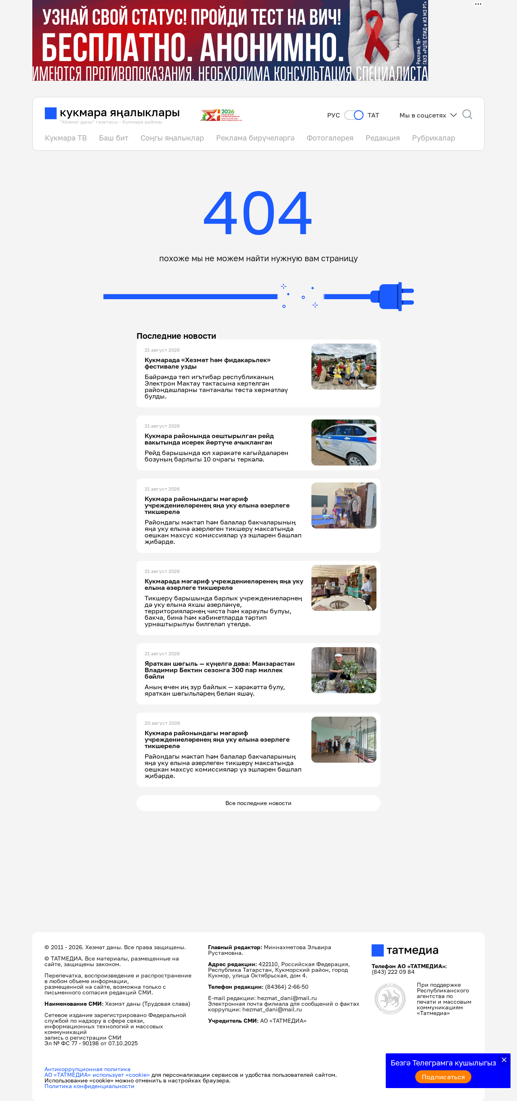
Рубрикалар (433, 137)
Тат (373, 115)
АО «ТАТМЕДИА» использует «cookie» (97, 1074)
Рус (333, 115)
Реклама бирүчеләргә (255, 137)
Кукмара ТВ (66, 137)
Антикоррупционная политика (87, 1068)
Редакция (383, 137)
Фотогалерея (330, 137)
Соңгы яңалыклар (172, 137)
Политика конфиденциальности (89, 1085)
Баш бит (113, 137)
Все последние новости (258, 802)
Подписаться (443, 1077)
